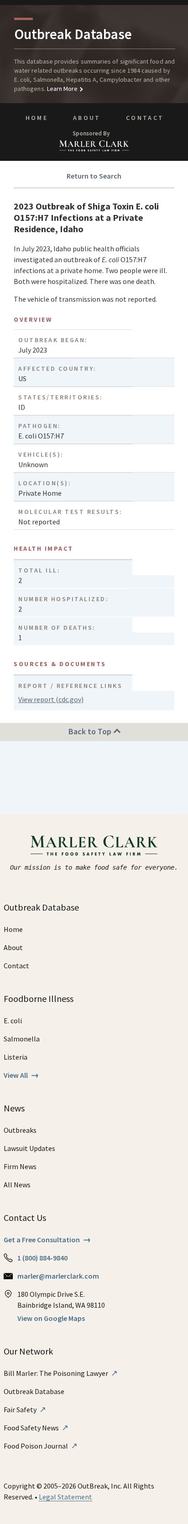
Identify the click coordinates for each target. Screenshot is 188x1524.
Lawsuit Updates (29, 1148)
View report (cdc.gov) (51, 699)
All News (17, 1184)
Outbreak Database (34, 1391)
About (87, 118)
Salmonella (22, 1038)
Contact (145, 118)
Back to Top (90, 731)
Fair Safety (25, 1409)
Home (37, 118)
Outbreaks (20, 1130)
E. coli (13, 1020)
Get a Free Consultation (47, 1239)
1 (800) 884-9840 (42, 1257)
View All (21, 1075)
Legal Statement (65, 1496)
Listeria (15, 1056)
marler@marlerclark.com (58, 1275)
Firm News (20, 1166)
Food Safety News (36, 1427)
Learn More (62, 89)
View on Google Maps (51, 1318)
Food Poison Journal (41, 1445)
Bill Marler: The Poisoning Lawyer (61, 1373)
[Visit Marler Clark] (94, 846)
